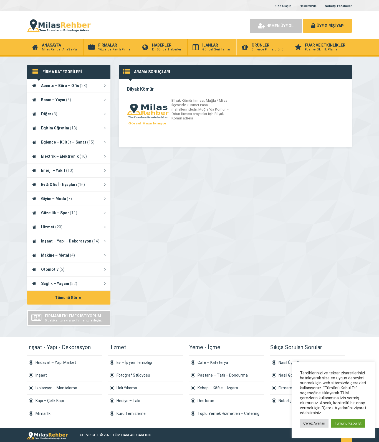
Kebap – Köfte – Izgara (218, 388)
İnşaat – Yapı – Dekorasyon (70, 241)
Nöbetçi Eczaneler (338, 6)
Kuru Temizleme (131, 413)
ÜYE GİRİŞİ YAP (330, 26)
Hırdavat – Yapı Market (56, 362)
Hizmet (51, 227)
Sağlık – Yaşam (59, 283)
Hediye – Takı (128, 400)
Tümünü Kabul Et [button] (348, 423)
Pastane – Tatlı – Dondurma (223, 375)
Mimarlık (43, 413)
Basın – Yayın (56, 100)
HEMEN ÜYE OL (280, 26)
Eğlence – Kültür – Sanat (67, 142)
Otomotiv (52, 269)
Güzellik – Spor (59, 213)
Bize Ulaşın (283, 6)
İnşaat (41, 375)
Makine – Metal (58, 255)
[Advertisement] (181, 25)
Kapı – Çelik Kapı (50, 400)
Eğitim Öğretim (59, 128)
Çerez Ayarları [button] (314, 423)
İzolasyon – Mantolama (56, 388)
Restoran (206, 400)
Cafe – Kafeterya (213, 362)
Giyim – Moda (56, 198)
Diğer (49, 114)
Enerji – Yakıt (57, 170)
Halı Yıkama (127, 388)
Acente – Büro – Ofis (64, 85)
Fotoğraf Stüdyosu (133, 375)
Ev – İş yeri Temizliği (134, 362)
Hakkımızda (308, 6)
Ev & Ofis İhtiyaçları (63, 184)
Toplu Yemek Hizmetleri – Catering (228, 413)
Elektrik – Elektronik (64, 156)
